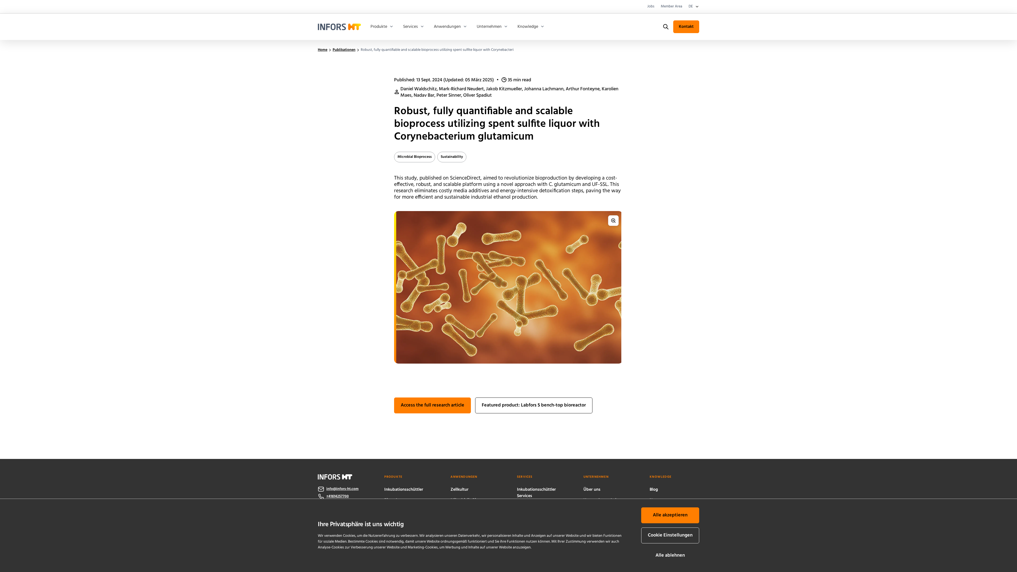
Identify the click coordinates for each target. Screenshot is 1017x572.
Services (410, 26)
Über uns (591, 489)
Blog (654, 489)
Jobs (650, 6)
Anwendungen (447, 26)
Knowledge (528, 26)
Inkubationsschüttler (403, 489)
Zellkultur (459, 489)
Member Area (671, 6)
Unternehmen (489, 26)
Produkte (379, 26)
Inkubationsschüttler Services (536, 492)
